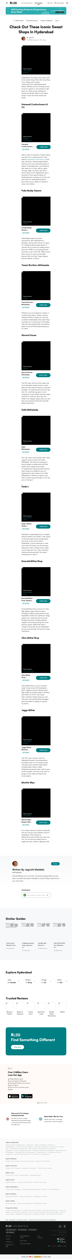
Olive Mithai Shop (28, 671)
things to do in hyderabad (41, 1154)
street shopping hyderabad (22, 1150)
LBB (7, 1220)
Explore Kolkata (11, 1194)
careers (8, 1239)
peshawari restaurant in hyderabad (43, 1150)
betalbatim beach (36, 1175)
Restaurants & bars (22, 1220)
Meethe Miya (27, 815)
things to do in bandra (43, 1161)
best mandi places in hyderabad (25, 1152)
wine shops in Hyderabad (24, 1146)
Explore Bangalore (12, 1187)
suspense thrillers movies (13, 1210)
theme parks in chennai (45, 1168)
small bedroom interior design (32, 1210)
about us (8, 1236)
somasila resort (41, 1152)
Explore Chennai (11, 1166)
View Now (17, 1047)
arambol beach (24, 1175)
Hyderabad (12, 1220)
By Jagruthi (30, 37)
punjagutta (30, 1145)
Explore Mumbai (11, 1159)
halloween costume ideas (23, 1214)
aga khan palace (11, 1182)
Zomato (25, 223)
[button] (59, 3)
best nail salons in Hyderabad (38, 1148)
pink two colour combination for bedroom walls (43, 1212)
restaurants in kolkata (40, 1196)
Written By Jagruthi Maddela (28, 869)
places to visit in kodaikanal (50, 1189)
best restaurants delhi (40, 1203)
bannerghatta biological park (32, 1189)
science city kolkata (25, 1196)
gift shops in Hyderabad (41, 1146)
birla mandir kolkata (11, 1196)
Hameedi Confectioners (35, 159)
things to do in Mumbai (13, 1161)
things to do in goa (12, 1175)
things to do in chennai (13, 1168)
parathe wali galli (11, 1203)
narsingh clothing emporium (22, 1154)
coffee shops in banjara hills (18, 1148)
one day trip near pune (25, 1182)
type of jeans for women (19, 1212)
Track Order (23, 1240)
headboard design (38, 1214)
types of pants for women (54, 1214)
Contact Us (9, 1241)
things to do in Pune (40, 1182)
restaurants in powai (28, 1161)
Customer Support (25, 1243)
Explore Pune (10, 1180)
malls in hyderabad (41, 1145)
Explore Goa (10, 1173)
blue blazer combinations (50, 1210)
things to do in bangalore (13, 1189)
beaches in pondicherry (29, 1168)
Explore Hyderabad (12, 1142)
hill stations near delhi (25, 1203)
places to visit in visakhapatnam (15, 1145)
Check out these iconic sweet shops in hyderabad (42, 1220)
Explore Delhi (10, 1201)
